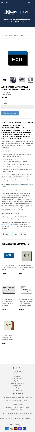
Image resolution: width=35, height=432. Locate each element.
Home (3, 30)
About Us (17, 376)
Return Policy (17, 385)
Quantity (4, 103)
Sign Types (17, 381)
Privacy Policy (17, 390)
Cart (32, 2)
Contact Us (17, 371)
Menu (6, 2)
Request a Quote (17, 374)
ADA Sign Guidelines (11, 224)
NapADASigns (16, 425)
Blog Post (17, 418)
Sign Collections (17, 378)
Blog (17, 388)
